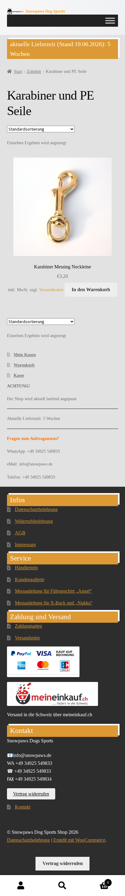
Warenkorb (24, 365)
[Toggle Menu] (110, 20)
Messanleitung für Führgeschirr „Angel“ (53, 591)
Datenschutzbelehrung (36, 509)
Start (18, 71)
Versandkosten (51, 289)
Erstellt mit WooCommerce (79, 840)
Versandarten (27, 637)
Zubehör (34, 71)
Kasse (19, 375)
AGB (20, 532)
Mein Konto (25, 355)
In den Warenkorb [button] (91, 289)
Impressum (25, 544)
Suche (62, 885)
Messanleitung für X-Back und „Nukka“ (54, 602)
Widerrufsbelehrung (34, 521)
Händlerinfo (26, 567)
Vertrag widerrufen (31, 793)
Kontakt (22, 806)
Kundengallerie (29, 579)
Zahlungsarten (28, 626)
